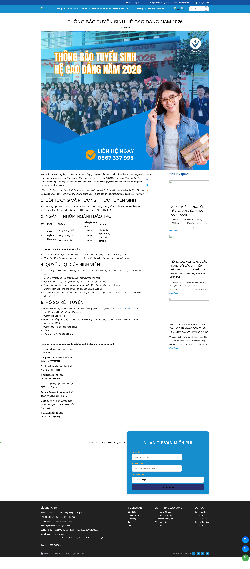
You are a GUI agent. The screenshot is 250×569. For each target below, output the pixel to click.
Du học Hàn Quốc (202, 519)
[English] (183, 9)
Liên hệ (160, 9)
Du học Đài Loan (201, 512)
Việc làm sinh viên (181, 2)
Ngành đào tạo (120, 9)
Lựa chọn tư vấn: (139, 475)
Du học (83, 9)
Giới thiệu (73, 9)
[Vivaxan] (45, 9)
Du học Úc (199, 525)
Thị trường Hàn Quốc (164, 519)
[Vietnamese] (177, 9)
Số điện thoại (137, 463)
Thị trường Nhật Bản (163, 515)
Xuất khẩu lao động (101, 9)
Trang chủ (61, 9)
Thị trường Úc (161, 522)
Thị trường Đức (161, 525)
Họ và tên (136, 452)
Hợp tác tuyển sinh (201, 2)
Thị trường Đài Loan (163, 512)
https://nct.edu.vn (122, 309)
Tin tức (151, 9)
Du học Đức (199, 515)
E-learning (138, 9)
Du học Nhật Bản (202, 522)
